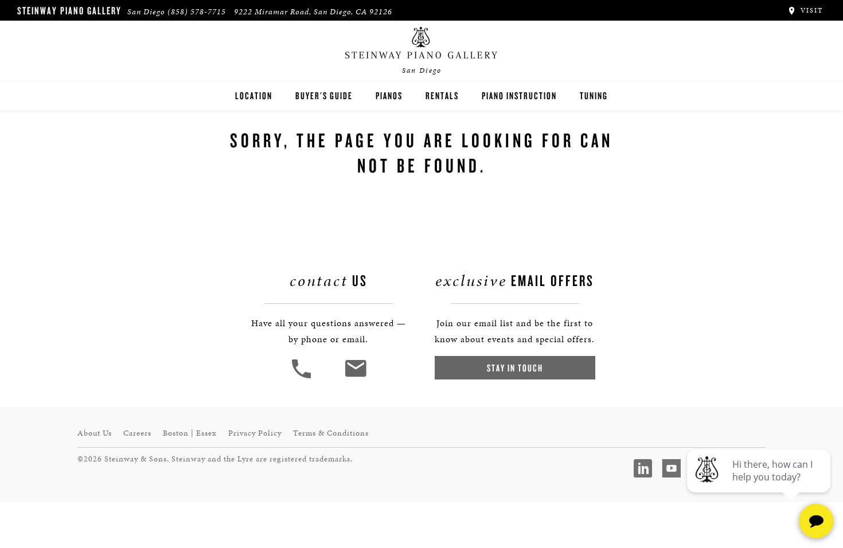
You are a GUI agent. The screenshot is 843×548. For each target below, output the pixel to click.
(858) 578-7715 (196, 11)
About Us (94, 433)
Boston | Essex (190, 433)
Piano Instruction (519, 95)
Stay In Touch (515, 368)
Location (253, 95)
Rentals (442, 95)
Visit (810, 10)
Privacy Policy (255, 433)
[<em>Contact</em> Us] (355, 376)
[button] (303, 376)
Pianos (389, 95)
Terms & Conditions (331, 433)
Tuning (594, 95)
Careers (137, 433)
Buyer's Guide (324, 95)
